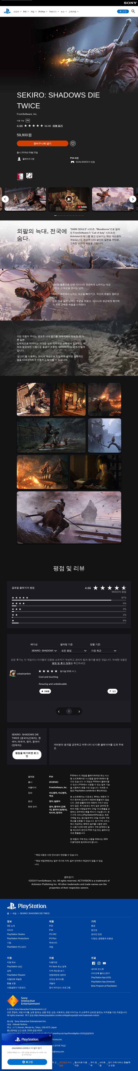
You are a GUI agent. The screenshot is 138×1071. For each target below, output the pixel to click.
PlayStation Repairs (16, 975)
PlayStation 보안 (14, 966)
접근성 (94, 930)
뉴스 (62, 11)
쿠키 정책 (93, 1064)
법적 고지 (53, 1064)
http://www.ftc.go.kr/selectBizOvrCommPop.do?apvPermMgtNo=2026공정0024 (58, 1033)
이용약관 (53, 962)
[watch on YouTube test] (82, 207)
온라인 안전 (96, 934)
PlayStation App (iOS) (101, 977)
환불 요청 (11, 983)
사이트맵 (102, 1064)
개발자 (52, 983)
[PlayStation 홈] (7, 11)
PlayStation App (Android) (103, 982)
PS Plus (42, 11)
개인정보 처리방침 (65, 1064)
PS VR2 (52, 934)
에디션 (34, 644)
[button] (69, 199)
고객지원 (72, 11)
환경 (93, 926)
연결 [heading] (93, 957)
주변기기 (53, 11)
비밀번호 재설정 (14, 979)
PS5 (24, 11)
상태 (9, 971)
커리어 (10, 930)
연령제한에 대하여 (57, 975)
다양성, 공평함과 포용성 (102, 938)
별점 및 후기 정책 (61, 663)
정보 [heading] (9, 921)
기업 (9, 943)
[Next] (132, 199)
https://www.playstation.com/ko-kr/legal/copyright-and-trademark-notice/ (66, 1015)
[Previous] (5, 199)
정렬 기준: (95, 644)
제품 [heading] (51, 921)
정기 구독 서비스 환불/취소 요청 (119, 1064)
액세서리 (53, 943)
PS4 (51, 930)
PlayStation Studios (16, 934)
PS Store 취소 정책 (57, 966)
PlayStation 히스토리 (16, 947)
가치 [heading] (93, 921)
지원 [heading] (9, 957)
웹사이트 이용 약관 (81, 1064)
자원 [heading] (51, 957)
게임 (32, 11)
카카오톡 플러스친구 (100, 973)
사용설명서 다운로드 (16, 987)
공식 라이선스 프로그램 (59, 987)
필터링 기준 (66, 644)
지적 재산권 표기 (56, 971)
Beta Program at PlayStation (104, 986)
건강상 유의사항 (56, 979)
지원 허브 (11, 962)
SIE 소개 (11, 926)
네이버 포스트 (97, 969)
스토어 (16, 11)
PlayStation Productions (18, 938)
